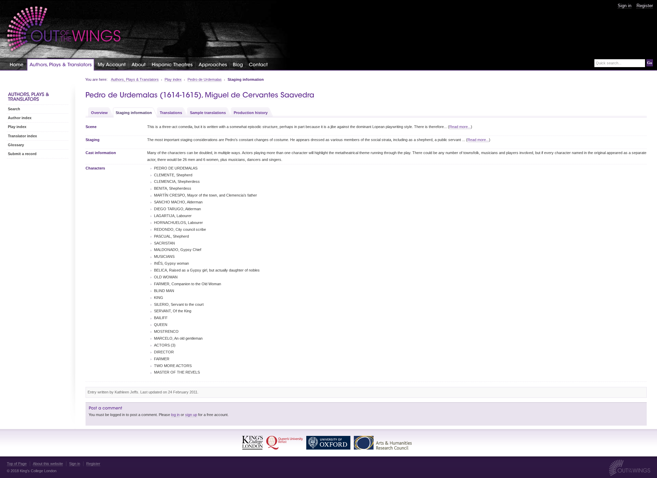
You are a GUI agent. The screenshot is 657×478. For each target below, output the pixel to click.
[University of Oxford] (328, 443)
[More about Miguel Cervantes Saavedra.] (259, 95)
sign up (191, 415)
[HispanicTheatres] (172, 64)
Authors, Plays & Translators (135, 79)
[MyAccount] (111, 64)
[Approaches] (213, 64)
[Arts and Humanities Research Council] (383, 443)
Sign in (624, 5)
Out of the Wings (64, 28)
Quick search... (608, 63)
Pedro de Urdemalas (205, 79)
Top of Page (17, 464)
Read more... (460, 127)
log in (175, 415)
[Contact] (258, 64)
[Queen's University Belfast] (284, 443)
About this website (48, 464)
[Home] (16, 64)
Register (644, 5)
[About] (139, 64)
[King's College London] (252, 443)
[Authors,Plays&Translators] (60, 65)
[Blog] (238, 64)
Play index (173, 79)
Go (649, 63)
